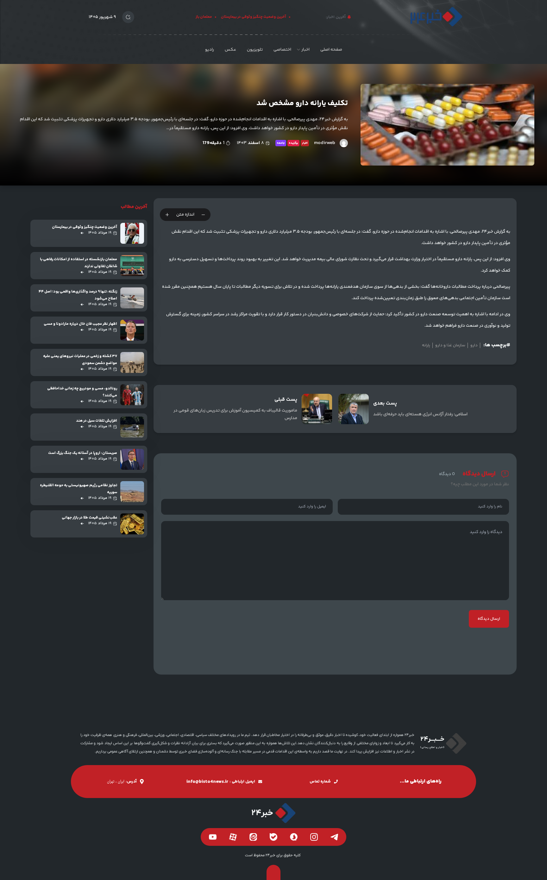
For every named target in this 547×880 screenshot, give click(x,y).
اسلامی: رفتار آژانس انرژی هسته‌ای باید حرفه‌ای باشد (420, 414)
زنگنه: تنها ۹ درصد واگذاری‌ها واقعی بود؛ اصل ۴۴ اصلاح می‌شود (78, 295)
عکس (230, 49)
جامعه (281, 143)
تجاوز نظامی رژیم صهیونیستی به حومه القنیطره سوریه (78, 488)
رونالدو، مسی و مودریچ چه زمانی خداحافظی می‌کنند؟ (82, 392)
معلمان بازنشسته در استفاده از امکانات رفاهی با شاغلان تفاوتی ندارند (78, 262)
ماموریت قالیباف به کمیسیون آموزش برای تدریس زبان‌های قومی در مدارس (235, 414)
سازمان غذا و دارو (450, 345)
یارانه (426, 345)
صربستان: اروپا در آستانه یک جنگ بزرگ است (82, 453)
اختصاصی (282, 49)
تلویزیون (255, 49)
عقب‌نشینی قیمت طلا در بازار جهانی (89, 518)
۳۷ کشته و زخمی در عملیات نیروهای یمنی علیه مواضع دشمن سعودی (80, 359)
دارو (474, 345)
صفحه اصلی (331, 49)
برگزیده (293, 143)
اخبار (305, 49)
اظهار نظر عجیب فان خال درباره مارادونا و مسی (80, 324)
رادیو (209, 49)
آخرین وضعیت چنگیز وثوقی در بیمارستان (263, 17)
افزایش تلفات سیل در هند (96, 421)
